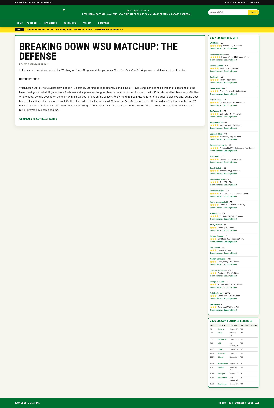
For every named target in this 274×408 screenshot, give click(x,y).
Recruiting (230, 2)
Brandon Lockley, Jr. (218, 145)
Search (253, 12)
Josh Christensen (217, 270)
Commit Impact (216, 49)
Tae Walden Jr (215, 111)
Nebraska (221, 353)
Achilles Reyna (216, 293)
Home (20, 23)
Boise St (221, 329)
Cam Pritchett (215, 168)
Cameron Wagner (217, 191)
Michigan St (222, 377)
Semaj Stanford (216, 88)
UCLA (220, 349)
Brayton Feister (216, 123)
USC (219, 343)
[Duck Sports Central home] (137, 10)
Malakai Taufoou (217, 236)
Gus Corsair (215, 248)
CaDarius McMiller (217, 179)
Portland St (222, 339)
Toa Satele (214, 77)
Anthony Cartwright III (219, 202)
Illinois (220, 357)
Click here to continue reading (38, 118)
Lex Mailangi (215, 304)
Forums (87, 23)
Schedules (70, 23)
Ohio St (221, 367)
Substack (254, 2)
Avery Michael (216, 225)
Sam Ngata (214, 214)
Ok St (220, 333)
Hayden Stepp (215, 100)
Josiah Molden (216, 134)
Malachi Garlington (217, 259)
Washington (222, 384)
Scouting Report (230, 49)
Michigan (221, 373)
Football (243, 2)
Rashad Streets (216, 66)
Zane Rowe (214, 157)
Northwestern (223, 363)
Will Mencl (214, 43)
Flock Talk (253, 403)
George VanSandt (217, 282)
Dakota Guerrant (217, 54)
